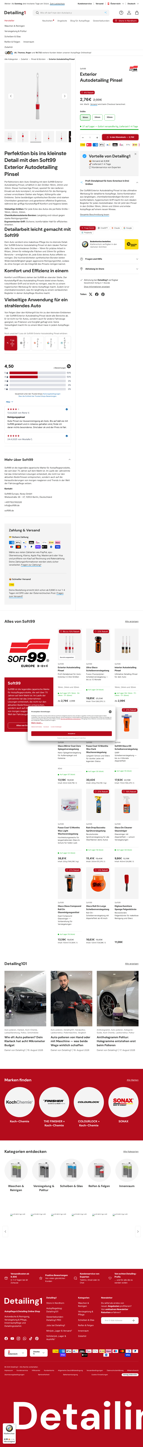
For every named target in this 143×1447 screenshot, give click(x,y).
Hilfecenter (36, 1370)
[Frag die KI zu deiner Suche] (106, 13)
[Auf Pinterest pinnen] (103, 294)
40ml (60, 768)
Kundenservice (85, 4)
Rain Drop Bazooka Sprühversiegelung (96, 829)
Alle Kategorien (11, 59)
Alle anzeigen (132, 621)
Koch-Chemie (19, 1121)
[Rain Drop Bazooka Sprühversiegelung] (98, 805)
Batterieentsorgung (70, 1375)
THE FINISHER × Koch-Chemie (54, 1123)
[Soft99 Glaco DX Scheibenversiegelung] (127, 723)
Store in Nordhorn (55, 1303)
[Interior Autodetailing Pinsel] (127, 644)
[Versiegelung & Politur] (43, 1170)
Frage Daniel (89, 228)
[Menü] (14, 1425)
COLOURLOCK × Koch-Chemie (89, 1123)
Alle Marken (133, 1080)
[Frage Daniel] (121, 13)
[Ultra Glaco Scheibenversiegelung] (98, 644)
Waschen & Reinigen (16, 1188)
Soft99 (83, 69)
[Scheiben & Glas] (71, 1170)
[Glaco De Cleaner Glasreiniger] (127, 805)
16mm (60, 687)
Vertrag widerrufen (130, 1375)
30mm (76, 687)
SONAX (123, 1121)
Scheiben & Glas (71, 1186)
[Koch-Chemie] (19, 1102)
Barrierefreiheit (43, 1375)
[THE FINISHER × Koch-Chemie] (54, 1102)
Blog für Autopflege (80, 20)
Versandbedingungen (95, 1370)
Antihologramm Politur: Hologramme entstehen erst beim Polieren (116, 1041)
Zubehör (24, 59)
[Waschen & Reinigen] (16, 1170)
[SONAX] (123, 1102)
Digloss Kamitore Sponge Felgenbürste (125, 908)
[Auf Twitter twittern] (91, 294)
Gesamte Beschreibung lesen (94, 214)
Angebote (62, 20)
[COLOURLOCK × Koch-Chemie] (89, 1102)
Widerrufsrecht (133, 1370)
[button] (137, 13)
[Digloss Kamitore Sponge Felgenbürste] (127, 883)
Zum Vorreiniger (61, 4)
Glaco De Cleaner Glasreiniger (123, 829)
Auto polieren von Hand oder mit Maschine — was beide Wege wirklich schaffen (70, 1041)
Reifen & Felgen (99, 1186)
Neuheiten (47, 20)
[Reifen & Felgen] (99, 1170)
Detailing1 (14, 1367)
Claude (117, 228)
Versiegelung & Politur (43, 1188)
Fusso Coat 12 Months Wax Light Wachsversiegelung (69, 830)
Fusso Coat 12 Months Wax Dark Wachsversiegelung (97, 749)
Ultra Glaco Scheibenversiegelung (97, 669)
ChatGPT (104, 228)
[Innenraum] (127, 1170)
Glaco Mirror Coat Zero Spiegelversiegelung (69, 747)
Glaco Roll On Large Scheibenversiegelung (97, 908)
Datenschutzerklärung (115, 1370)
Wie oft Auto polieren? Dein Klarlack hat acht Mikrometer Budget (24, 1041)
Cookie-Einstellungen (99, 1375)
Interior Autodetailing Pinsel (125, 669)
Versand (99, 4)
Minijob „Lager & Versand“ (59, 1330)
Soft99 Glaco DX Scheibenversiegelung (126, 747)
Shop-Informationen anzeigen (97, 286)
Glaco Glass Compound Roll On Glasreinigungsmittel (69, 909)
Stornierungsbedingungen (14, 1375)
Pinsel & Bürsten (38, 59)
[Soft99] (28, 653)
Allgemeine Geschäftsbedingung (70, 1370)
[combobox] (71, 13)
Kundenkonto (49, 1370)
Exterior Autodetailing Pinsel (69, 669)
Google (129, 228)
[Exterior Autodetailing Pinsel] (70, 644)
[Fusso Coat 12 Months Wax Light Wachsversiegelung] (70, 805)
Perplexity (88, 233)
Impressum (8, 1370)
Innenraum (126, 1186)
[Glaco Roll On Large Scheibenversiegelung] (98, 883)
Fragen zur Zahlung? (31, 564)
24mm (66, 687)
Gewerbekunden (101, 20)
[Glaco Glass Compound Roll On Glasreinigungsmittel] (70, 883)
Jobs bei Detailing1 (55, 1325)
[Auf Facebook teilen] (97, 294)
